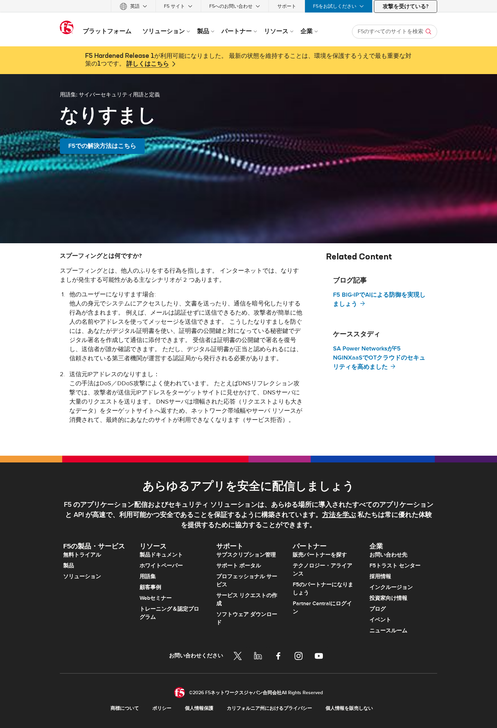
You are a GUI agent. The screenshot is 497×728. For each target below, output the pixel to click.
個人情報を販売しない (349, 708)
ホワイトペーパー (161, 565)
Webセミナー (156, 598)
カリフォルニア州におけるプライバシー (269, 708)
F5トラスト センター (395, 565)
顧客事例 (150, 587)
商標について (125, 708)
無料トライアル (82, 554)
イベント (380, 619)
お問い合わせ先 (388, 554)
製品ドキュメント (161, 554)
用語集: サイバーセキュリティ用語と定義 (110, 94)
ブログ (378, 609)
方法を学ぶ (339, 515)
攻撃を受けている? (405, 6)
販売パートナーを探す (320, 554)
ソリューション (82, 576)
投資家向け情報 (388, 598)
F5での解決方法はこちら (102, 146)
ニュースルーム (388, 630)
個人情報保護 (199, 708)
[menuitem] (133, 6)
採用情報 (380, 576)
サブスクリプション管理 (246, 554)
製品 (68, 565)
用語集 (148, 576)
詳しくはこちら (147, 64)
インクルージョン (391, 587)
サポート (286, 6)
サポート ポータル (238, 565)
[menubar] (248, 6)
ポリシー (161, 708)
